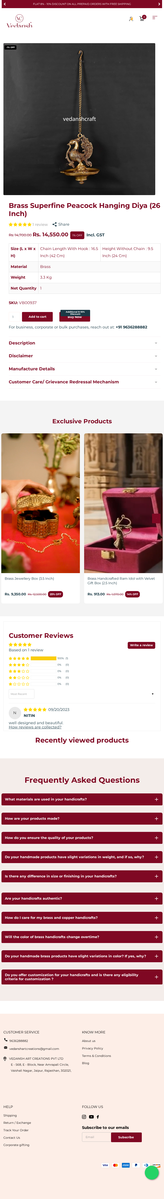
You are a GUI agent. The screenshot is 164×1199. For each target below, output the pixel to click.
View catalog (154, 17)
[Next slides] (156, 518)
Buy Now (75, 315)
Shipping (10, 1115)
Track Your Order (16, 1130)
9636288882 (18, 1041)
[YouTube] (91, 1116)
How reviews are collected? (35, 727)
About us (88, 1041)
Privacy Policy (92, 1048)
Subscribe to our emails (105, 1127)
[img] (35, 709)
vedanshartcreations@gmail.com (34, 1049)
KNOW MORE (93, 1032)
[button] (4, 4)
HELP (8, 1107)
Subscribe (126, 1137)
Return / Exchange (17, 1123)
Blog (85, 1063)
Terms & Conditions (96, 1056)
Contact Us (11, 1138)
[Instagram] (84, 1117)
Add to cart (37, 317)
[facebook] (98, 1117)
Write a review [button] (141, 645)
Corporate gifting (16, 1145)
